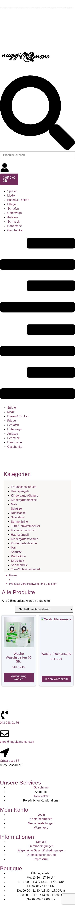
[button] (37, 319)
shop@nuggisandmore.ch (17, 741)
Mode (11, 195)
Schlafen (13, 208)
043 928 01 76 (9, 722)
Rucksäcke (18, 512)
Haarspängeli (20, 491)
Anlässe (12, 217)
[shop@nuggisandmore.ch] (4, 733)
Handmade (14, 225)
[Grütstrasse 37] (4, 752)
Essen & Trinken (18, 199)
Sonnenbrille (19, 521)
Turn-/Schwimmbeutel (25, 526)
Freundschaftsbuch (23, 486)
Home (13, 575)
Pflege (11, 204)
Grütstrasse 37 (9, 760)
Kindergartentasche (24, 499)
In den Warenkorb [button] (56, 679)
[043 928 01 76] (4, 714)
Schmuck (13, 221)
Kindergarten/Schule (24, 495)
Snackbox (17, 517)
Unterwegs (14, 212)
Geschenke (14, 230)
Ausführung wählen (18, 678)
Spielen (12, 191)
